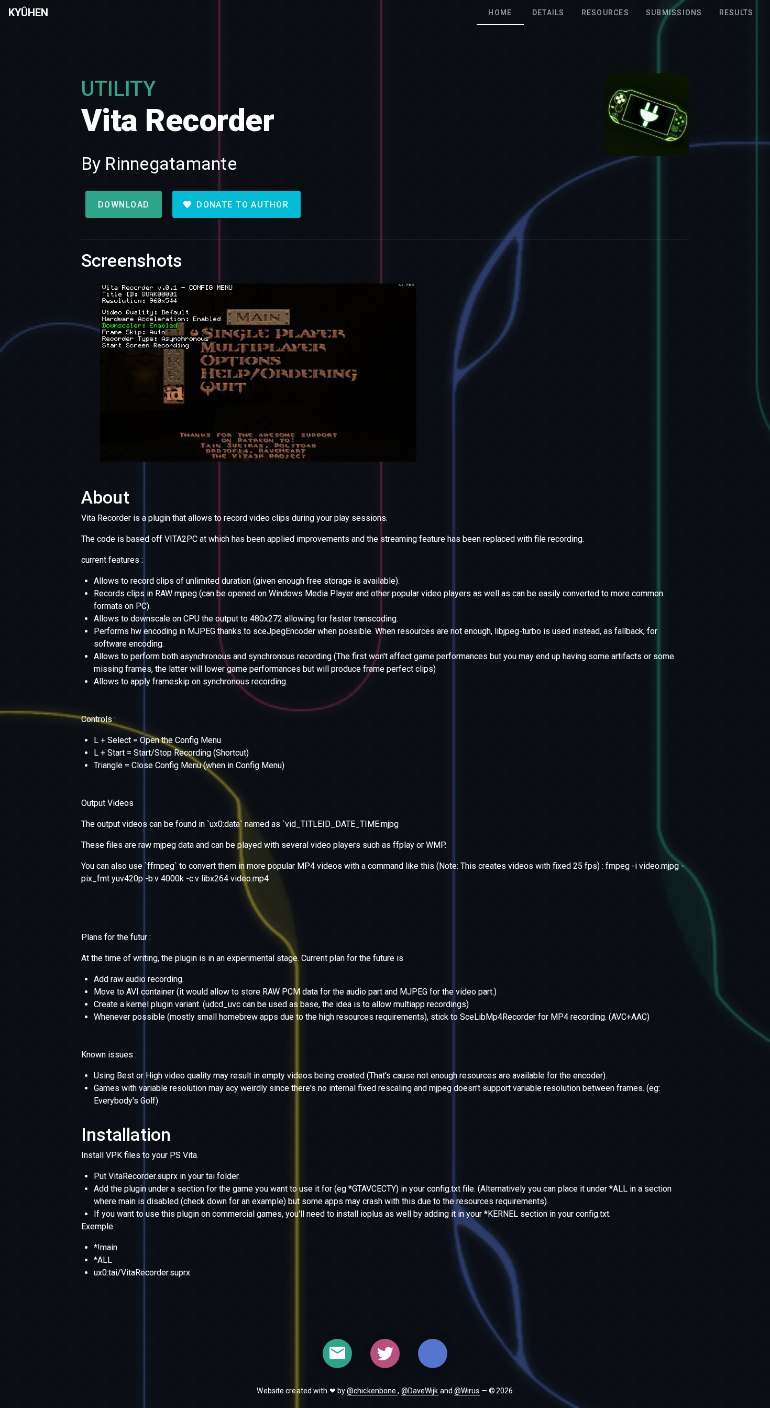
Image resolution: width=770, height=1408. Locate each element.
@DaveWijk (419, 1391)
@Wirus (467, 1391)
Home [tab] (500, 12)
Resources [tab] (605, 12)
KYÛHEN (28, 12)
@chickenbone (372, 1391)
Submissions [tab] (674, 12)
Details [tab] (548, 12)
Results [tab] (736, 12)
